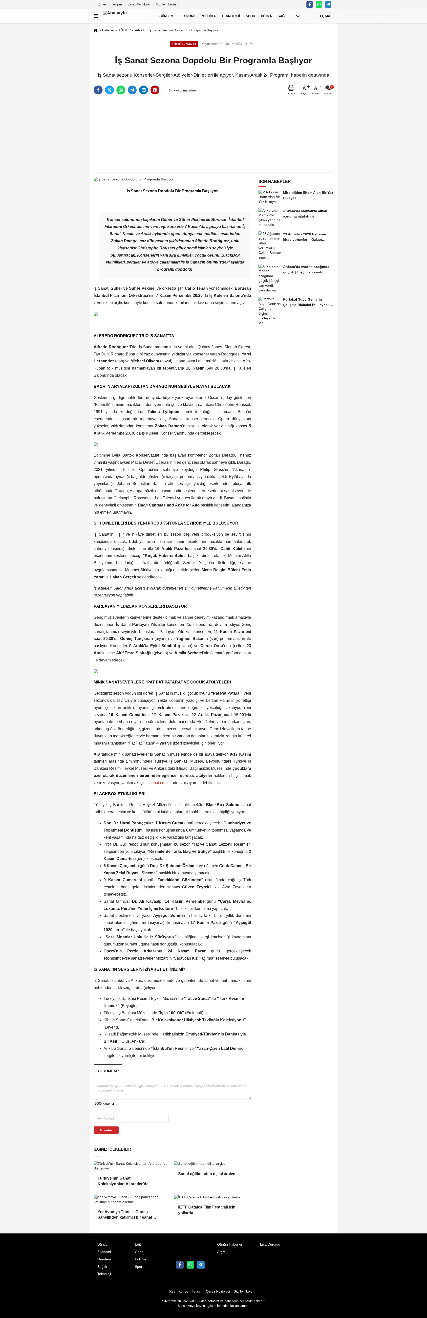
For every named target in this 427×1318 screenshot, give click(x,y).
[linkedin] (143, 90)
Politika (208, 16)
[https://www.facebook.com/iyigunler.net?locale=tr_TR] (309, 4)
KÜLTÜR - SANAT (131, 30)
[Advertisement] (213, 134)
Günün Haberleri (230, 1244)
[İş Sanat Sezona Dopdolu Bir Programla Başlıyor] (133, 179)
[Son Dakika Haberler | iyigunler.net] (127, 16)
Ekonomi (187, 16)
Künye (101, 4)
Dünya (266, 16)
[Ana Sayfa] (96, 31)
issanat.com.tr (159, 783)
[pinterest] (154, 90)
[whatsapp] (120, 90)
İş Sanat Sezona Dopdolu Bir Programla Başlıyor (184, 30)
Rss (172, 1291)
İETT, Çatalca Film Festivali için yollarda (206, 1210)
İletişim (116, 4)
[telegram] (132, 90)
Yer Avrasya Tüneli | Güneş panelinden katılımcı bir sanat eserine (125, 1215)
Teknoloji (231, 16)
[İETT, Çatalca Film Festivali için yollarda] (212, 1197)
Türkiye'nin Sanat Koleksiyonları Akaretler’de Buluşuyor (123, 1181)
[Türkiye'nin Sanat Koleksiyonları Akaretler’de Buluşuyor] (132, 1166)
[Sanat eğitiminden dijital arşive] (212, 1163)
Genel (139, 1252)
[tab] (108, 1070)
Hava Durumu (269, 1244)
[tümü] (298, 16)
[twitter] (109, 90)
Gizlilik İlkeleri (166, 4)
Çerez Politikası (139, 4)
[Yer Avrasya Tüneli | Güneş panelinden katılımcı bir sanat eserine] (132, 1199)
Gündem (166, 16)
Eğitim (140, 1244)
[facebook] (98, 90)
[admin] (328, 4)
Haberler (108, 30)
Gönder (106, 1130)
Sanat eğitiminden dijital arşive (206, 1174)
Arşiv (221, 1252)
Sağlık (284, 16)
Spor (250, 16)
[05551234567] (319, 4)
